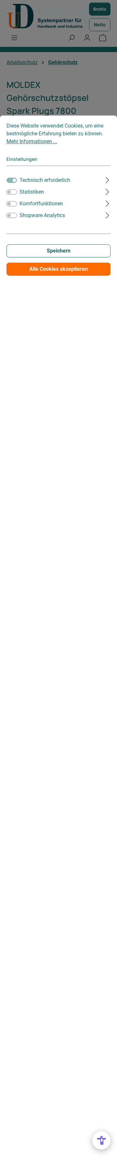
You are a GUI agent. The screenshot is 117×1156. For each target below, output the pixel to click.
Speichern (59, 251)
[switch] (11, 192)
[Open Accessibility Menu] (101, 1140)
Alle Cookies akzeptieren (58, 269)
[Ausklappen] (107, 179)
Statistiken (32, 192)
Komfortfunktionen (41, 203)
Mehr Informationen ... (31, 141)
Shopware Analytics (42, 215)
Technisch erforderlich (45, 180)
